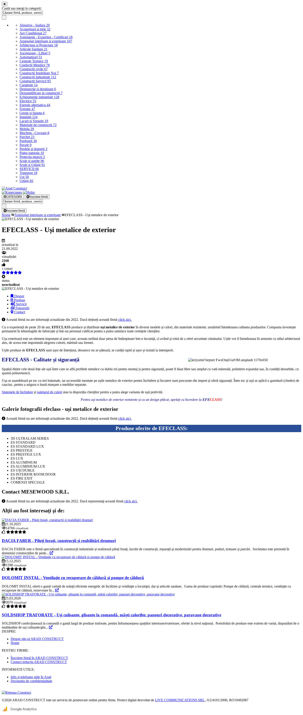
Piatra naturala (32, 153)
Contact (19, 312)
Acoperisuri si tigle (35, 29)
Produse (19, 300)
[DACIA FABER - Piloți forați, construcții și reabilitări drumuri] (47, 520)
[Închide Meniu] (4, 4)
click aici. (125, 319)
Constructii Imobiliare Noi (39, 73)
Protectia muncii (32, 157)
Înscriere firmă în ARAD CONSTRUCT (39, 658)
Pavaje (25, 145)
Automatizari (31, 57)
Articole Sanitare (33, 49)
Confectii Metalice (35, 65)
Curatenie (28, 85)
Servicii (21, 304)
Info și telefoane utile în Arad (31, 677)
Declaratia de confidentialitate (31, 681)
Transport (28, 173)
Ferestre (27, 109)
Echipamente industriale (39, 97)
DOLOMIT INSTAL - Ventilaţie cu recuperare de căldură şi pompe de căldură (73, 577)
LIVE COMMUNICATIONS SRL (180, 700)
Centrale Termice (34, 61)
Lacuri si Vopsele (34, 121)
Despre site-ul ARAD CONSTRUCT (37, 639)
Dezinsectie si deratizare (38, 89)
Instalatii (28, 117)
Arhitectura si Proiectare (39, 45)
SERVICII (29, 169)
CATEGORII (14, 196)
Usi (24, 177)
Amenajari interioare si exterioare (46, 41)
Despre (18, 296)
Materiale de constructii (38, 125)
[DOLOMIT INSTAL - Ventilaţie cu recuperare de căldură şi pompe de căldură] (58, 557)
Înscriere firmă (38, 196)
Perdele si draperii (33, 149)
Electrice (28, 101)
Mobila (27, 129)
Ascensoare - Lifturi (35, 53)
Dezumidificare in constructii (41, 93)
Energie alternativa (35, 105)
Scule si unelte (32, 161)
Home (6, 215)
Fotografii (22, 308)
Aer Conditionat (33, 33)
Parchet (27, 137)
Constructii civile (34, 69)
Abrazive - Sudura (35, 25)
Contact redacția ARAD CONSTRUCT (39, 662)
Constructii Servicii (35, 81)
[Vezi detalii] (51, 553)
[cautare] (4, 17)
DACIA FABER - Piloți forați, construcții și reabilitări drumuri (59, 540)
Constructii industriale (38, 77)
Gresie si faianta (32, 113)
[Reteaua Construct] (16, 692)
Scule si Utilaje (32, 165)
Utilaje (26, 181)
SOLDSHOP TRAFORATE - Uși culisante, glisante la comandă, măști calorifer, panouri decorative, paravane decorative (111, 615)
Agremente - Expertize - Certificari (46, 37)
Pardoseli (28, 141)
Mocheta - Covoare (34, 133)
